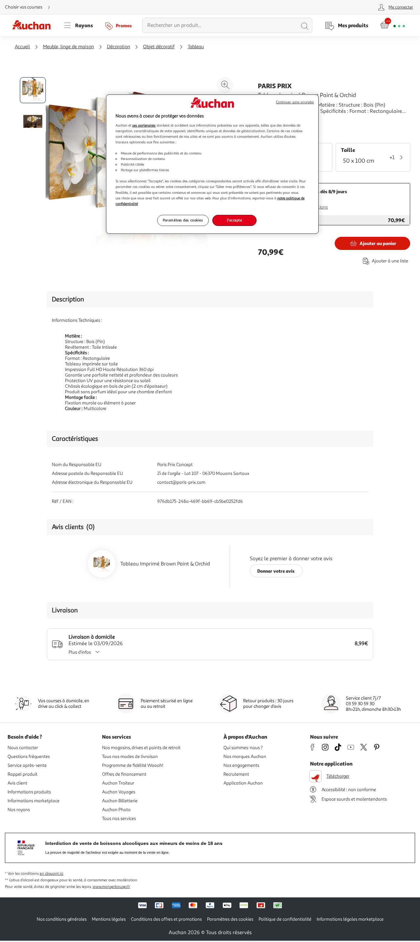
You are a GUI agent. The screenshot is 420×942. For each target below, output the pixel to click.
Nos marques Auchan (244, 756)
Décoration (118, 47)
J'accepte (234, 220)
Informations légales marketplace (350, 919)
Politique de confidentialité (285, 919)
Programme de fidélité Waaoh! (132, 765)
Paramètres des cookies (183, 220)
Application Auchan (243, 783)
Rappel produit (22, 774)
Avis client (17, 783)
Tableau (196, 47)
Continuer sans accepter (295, 102)
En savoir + (270, 121)
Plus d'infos (80, 652)
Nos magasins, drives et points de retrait (141, 747)
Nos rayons (19, 809)
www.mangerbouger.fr (111, 886)
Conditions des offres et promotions (166, 919)
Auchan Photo (116, 809)
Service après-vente (27, 765)
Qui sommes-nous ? (243, 747)
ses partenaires (144, 125)
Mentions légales (109, 919)
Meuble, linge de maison (68, 47)
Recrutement (236, 774)
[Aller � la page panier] (392, 25)
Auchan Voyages (118, 792)
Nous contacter (23, 747)
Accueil (22, 47)
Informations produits (29, 792)
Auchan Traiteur (118, 783)
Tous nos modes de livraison (130, 756)
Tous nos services (119, 818)
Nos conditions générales (62, 919)
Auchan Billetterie (119, 801)
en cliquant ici (51, 873)
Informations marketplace (33, 801)
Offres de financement (124, 774)
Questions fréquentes (29, 756)
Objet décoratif (159, 47)
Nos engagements (241, 765)
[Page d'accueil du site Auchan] (34, 25)
